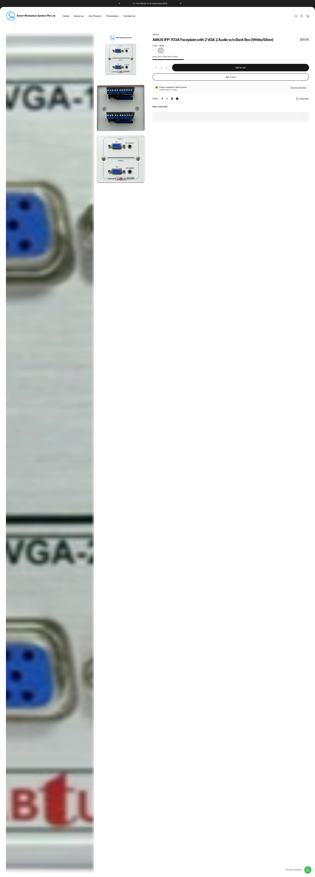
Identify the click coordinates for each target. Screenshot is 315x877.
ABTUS (155, 34)
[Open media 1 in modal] (120, 57)
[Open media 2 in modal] (120, 108)
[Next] (180, 3)
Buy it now (231, 77)
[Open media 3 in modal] (120, 159)
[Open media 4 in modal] (50, 454)
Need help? (304, 99)
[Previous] (119, 3)
